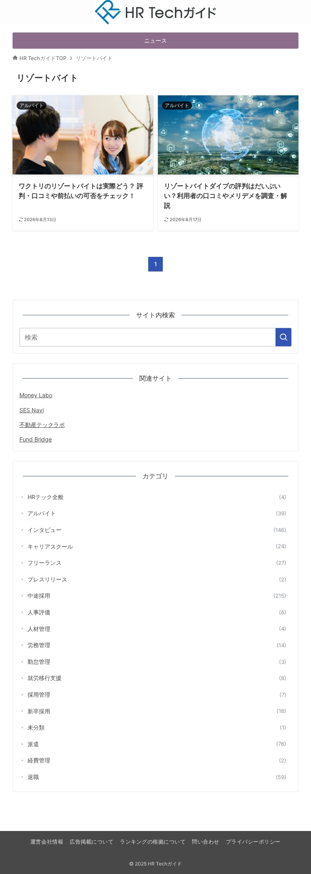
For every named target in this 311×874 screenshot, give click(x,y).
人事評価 (157, 612)
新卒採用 (157, 711)
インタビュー (157, 529)
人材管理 (157, 628)
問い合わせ (205, 841)
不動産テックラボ (42, 424)
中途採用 (157, 595)
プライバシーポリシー (253, 841)
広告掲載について (91, 841)
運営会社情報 (46, 841)
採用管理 (157, 694)
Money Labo (35, 395)
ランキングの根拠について (152, 841)
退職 (157, 776)
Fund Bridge (35, 439)
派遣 (157, 744)
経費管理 (157, 760)
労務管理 (157, 645)
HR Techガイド (155, 5)
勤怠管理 (157, 661)
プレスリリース (157, 579)
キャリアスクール (157, 546)
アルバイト (157, 513)
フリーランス (157, 562)
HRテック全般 (157, 496)
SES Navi (31, 410)
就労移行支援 (157, 677)
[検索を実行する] (283, 337)
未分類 (157, 727)
